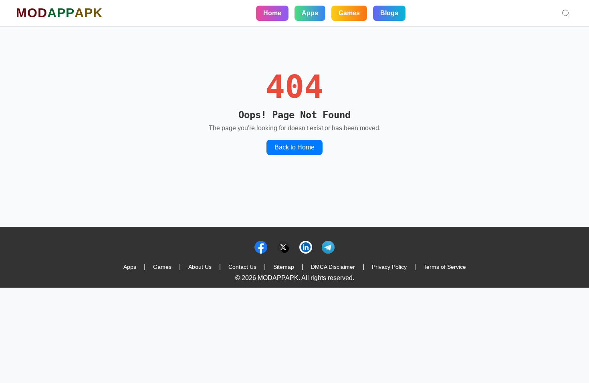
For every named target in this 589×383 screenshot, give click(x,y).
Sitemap (283, 267)
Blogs (389, 13)
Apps (310, 13)
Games (349, 13)
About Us (200, 267)
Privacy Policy (389, 267)
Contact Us (242, 267)
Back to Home (294, 147)
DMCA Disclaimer (333, 267)
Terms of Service (445, 267)
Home (272, 13)
